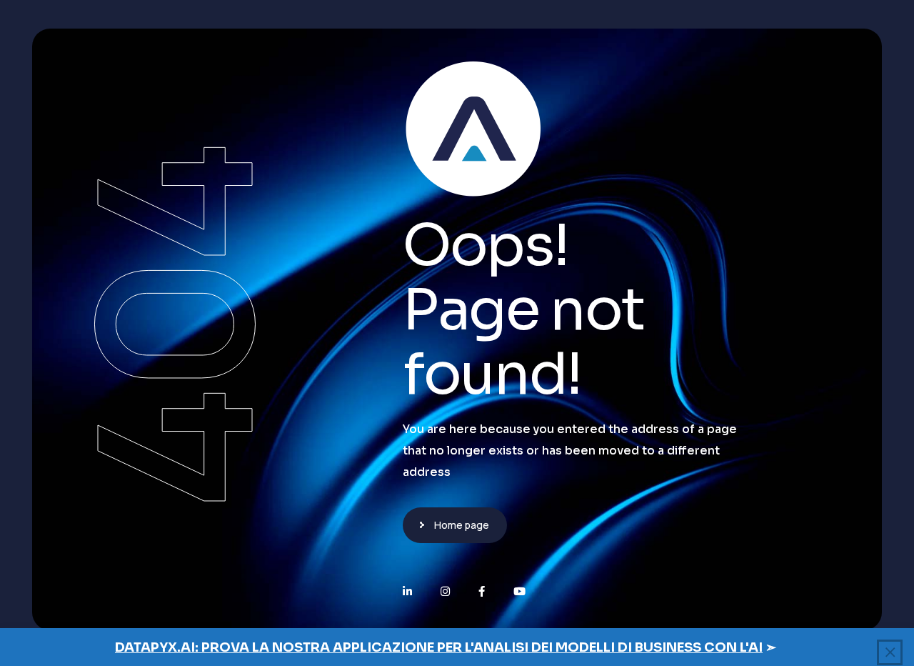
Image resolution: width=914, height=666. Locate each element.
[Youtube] (519, 591)
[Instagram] (445, 591)
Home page (461, 525)
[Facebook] (481, 591)
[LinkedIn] (407, 591)
